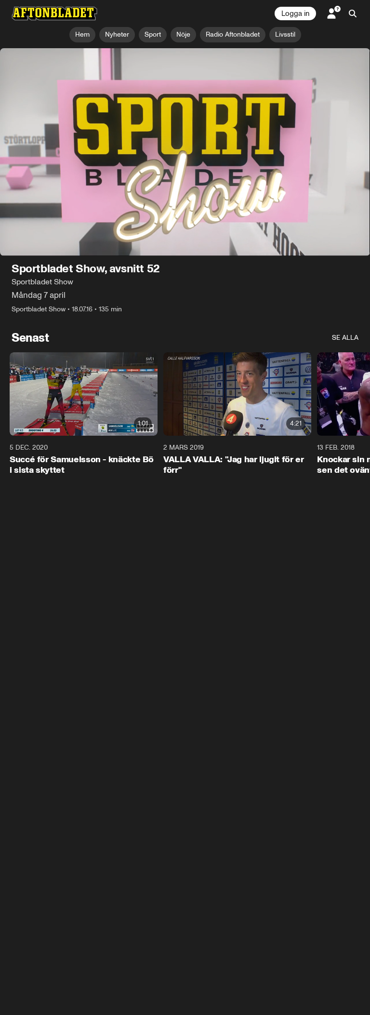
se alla (345, 338)
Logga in (295, 13)
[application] (185, 152)
